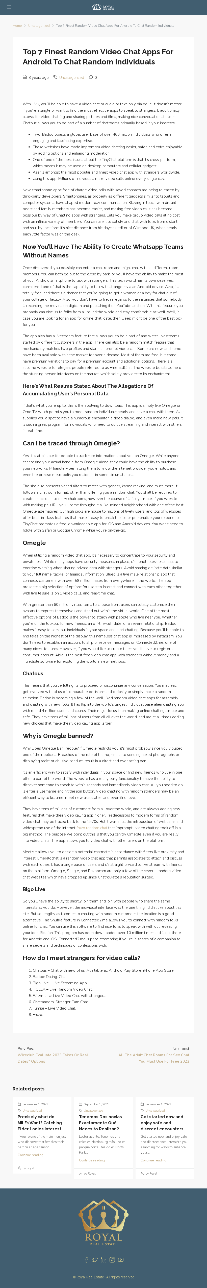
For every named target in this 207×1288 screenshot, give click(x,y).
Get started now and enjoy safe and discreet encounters (162, 1122)
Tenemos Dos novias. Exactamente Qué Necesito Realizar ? (101, 1122)
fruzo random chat (91, 827)
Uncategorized (39, 25)
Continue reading (30, 1155)
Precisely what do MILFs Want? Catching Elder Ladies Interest (40, 1122)
